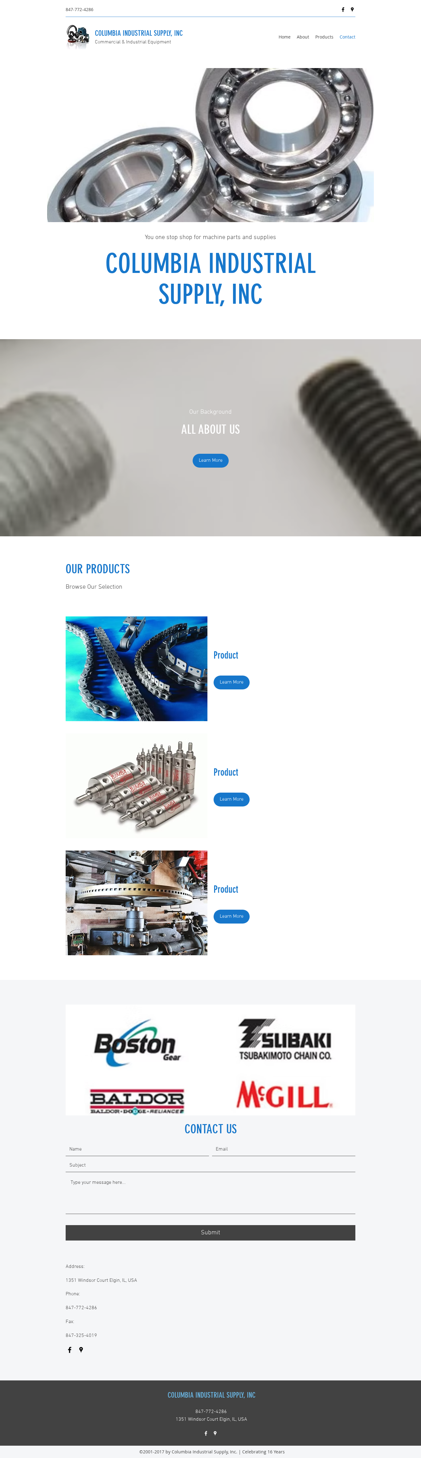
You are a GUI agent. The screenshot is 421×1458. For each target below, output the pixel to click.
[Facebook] (343, 9)
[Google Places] (352, 9)
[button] (211, 461)
